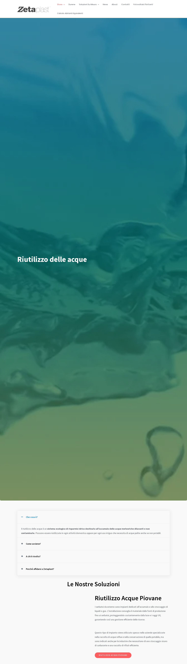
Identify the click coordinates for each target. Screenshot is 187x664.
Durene (72, 4)
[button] (63, 4)
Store (59, 4)
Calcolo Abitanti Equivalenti (70, 13)
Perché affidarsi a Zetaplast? (40, 569)
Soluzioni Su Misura (88, 4)
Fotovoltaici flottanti (143, 4)
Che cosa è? (32, 517)
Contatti (125, 4)
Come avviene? (33, 543)
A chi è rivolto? (33, 556)
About (115, 4)
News (105, 4)
